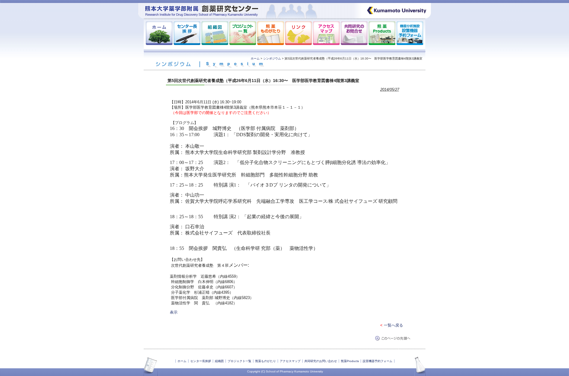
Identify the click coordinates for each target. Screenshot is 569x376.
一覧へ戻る (393, 325)
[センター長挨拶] (187, 43)
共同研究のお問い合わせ (320, 361)
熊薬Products (350, 361)
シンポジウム (272, 58)
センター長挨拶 (200, 361)
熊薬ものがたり (265, 361)
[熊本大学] (393, 17)
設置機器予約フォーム (377, 361)
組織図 (219, 361)
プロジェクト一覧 (239, 361)
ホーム (255, 58)
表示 (174, 312)
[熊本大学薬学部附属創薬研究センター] (247, 17)
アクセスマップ (290, 361)
